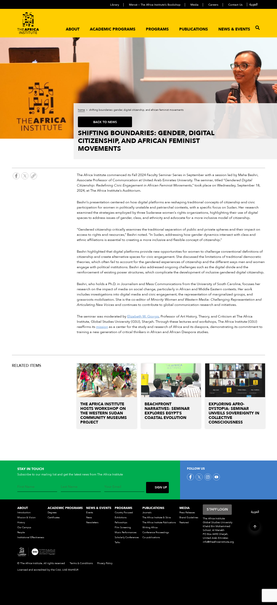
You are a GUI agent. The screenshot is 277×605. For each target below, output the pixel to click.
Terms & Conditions (81, 563)
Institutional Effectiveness (30, 537)
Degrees (52, 512)
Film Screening (123, 527)
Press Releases (187, 512)
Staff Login (217, 509)
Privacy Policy (105, 563)
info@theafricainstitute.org (218, 542)
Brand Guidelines (188, 517)
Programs (157, 29)
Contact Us (235, 5)
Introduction (24, 512)
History (21, 522)
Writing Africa (150, 527)
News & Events (234, 29)
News (89, 517)
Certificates (54, 517)
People (21, 532)
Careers (213, 5)
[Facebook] (16, 176)
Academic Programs (112, 29)
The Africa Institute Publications (159, 522)
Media (194, 5)
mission (102, 326)
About (72, 29)
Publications (193, 29)
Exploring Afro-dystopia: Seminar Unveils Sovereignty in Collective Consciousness (234, 413)
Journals (146, 512)
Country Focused (124, 512)
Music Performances (126, 532)
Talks (117, 542)
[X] (25, 176)
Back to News (105, 122)
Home (81, 110)
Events (89, 512)
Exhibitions (121, 517)
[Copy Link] (33, 176)
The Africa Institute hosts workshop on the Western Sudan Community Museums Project (103, 413)
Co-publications (151, 537)
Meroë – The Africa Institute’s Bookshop (154, 5)
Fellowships (121, 522)
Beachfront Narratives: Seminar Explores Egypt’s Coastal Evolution (167, 411)
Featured (184, 522)
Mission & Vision (26, 517)
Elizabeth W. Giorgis (143, 316)
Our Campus (24, 527)
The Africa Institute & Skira (156, 517)
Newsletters (92, 522)
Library (114, 5)
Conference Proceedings (155, 532)
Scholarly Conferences (127, 537)
